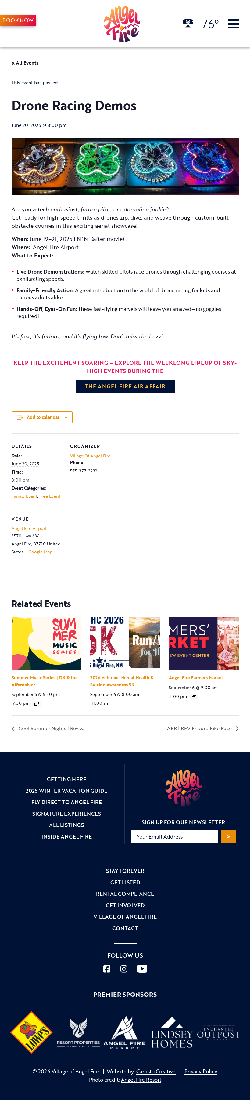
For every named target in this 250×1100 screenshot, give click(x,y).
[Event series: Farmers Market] (194, 697)
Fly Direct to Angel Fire (66, 802)
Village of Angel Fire (125, 917)
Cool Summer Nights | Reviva (51, 728)
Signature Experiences (66, 814)
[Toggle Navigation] (233, 23)
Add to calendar (43, 417)
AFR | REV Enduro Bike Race (200, 728)
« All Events (25, 62)
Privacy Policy (200, 1071)
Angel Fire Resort (141, 1079)
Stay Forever (125, 871)
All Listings (66, 825)
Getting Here (66, 779)
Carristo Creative (156, 1071)
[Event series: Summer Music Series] (36, 704)
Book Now (18, 20)
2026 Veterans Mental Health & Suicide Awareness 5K (122, 681)
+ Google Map (38, 551)
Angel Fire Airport (29, 528)
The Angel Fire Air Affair (125, 386)
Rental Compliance (125, 894)
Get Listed (125, 882)
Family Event (24, 496)
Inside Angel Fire (66, 836)
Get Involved (125, 905)
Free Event (49, 496)
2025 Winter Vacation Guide (66, 791)
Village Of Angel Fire (90, 455)
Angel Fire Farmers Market (196, 677)
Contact (125, 928)
